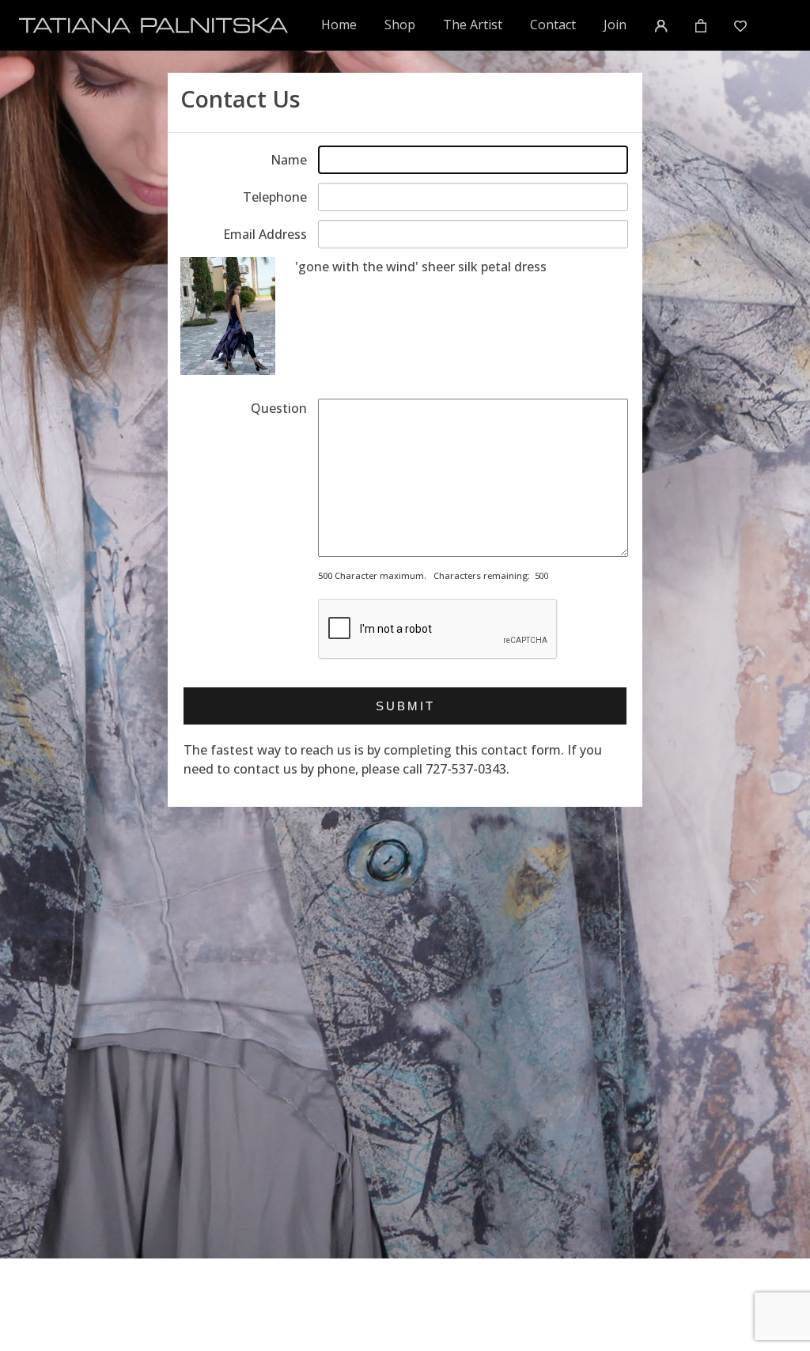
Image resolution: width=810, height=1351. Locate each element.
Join (615, 24)
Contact (553, 24)
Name (289, 159)
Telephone (275, 197)
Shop (399, 24)
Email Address (265, 234)
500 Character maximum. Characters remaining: (424, 575)
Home (339, 24)
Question (279, 408)
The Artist (472, 24)
